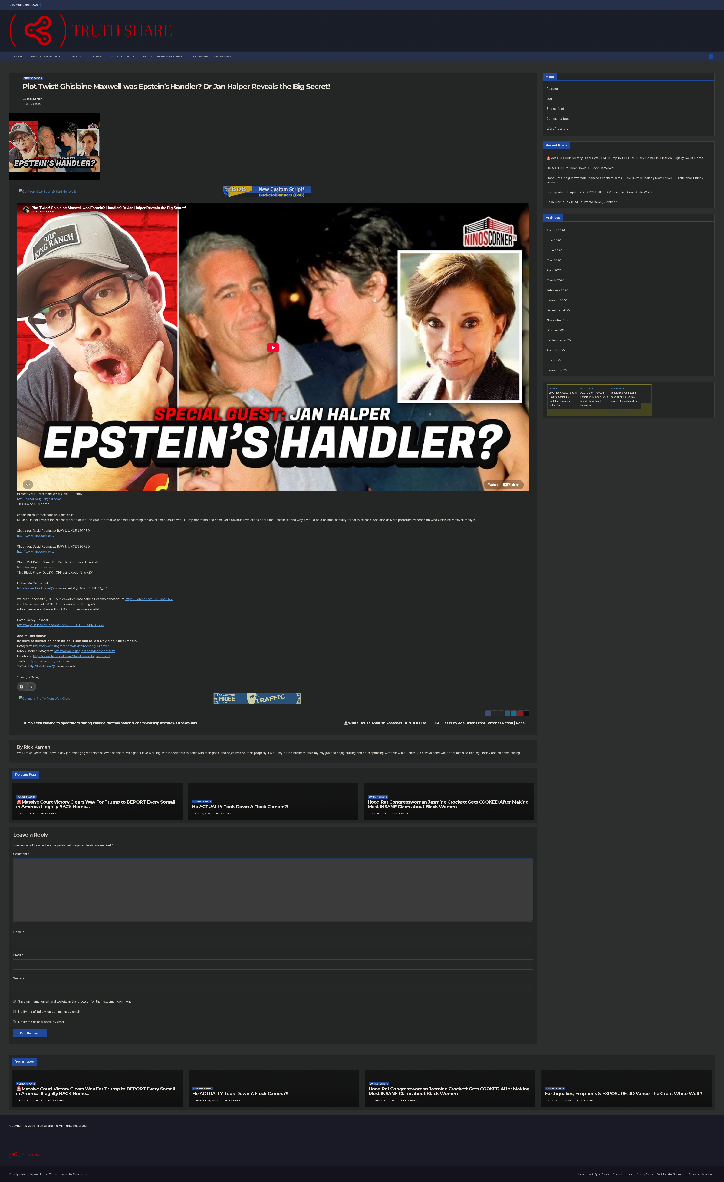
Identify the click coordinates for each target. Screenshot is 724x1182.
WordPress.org (558, 128)
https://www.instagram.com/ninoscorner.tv (84, 651)
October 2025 (557, 330)
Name (18, 932)
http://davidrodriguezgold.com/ (39, 499)
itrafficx (553, 388)
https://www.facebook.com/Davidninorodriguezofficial (71, 656)
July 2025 (554, 360)
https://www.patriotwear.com (37, 567)
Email (18, 955)
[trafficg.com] (257, 698)
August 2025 (556, 350)
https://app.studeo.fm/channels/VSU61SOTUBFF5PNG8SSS (60, 625)
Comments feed (558, 118)
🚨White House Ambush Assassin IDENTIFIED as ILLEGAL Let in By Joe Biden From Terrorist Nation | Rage (434, 723)
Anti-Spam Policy (45, 56)
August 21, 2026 (31, 1100)
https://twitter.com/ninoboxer (49, 661)
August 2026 (556, 230)
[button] (705, 56)
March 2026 (555, 280)
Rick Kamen (34, 98)
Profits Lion (617, 388)
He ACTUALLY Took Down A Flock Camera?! (240, 806)
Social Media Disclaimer (164, 56)
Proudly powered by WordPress (28, 1174)
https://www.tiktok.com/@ (35, 588)
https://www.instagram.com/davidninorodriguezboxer (71, 646)
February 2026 (557, 290)
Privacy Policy (122, 56)
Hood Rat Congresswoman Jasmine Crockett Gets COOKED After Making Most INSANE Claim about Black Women (448, 804)
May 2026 (554, 260)
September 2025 (559, 340)
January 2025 (557, 370)
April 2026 (554, 270)
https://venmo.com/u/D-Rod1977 (149, 599)
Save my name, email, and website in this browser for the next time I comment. (74, 1001)
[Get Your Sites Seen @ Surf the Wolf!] (47, 191)
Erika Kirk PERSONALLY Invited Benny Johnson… (583, 202)
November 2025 (558, 320)
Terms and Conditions (212, 56)
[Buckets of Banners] (267, 191)
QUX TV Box (587, 388)
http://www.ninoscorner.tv (35, 536)
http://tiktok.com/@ (42, 666)
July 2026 (554, 240)
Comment (21, 854)
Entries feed (555, 108)
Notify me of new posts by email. (41, 1022)
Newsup (63, 1174)
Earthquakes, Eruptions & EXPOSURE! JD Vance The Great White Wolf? (600, 192)
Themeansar (80, 1174)
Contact (76, 56)
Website (18, 978)
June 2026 (554, 250)
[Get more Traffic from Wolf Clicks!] (45, 698)
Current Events (33, 78)
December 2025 (558, 310)
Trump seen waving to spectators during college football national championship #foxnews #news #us (109, 723)
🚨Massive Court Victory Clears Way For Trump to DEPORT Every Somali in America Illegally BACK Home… (95, 804)
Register (552, 88)
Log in (551, 98)
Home (18, 56)
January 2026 (557, 300)
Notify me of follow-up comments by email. (49, 1011)
